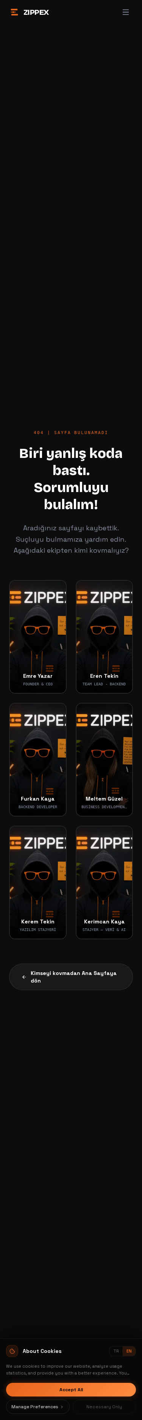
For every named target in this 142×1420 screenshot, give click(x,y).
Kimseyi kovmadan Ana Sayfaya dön (74, 977)
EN (129, 1351)
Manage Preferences (34, 1407)
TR (116, 1351)
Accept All (71, 1390)
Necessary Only (104, 1407)
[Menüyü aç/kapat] (126, 12)
